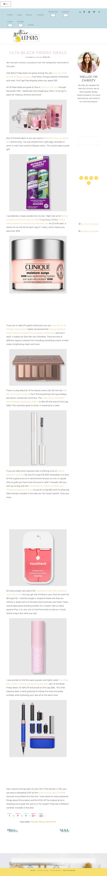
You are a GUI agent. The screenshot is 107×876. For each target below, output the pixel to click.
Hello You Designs (69, 870)
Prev (11, 830)
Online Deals (38, 822)
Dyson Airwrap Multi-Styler (50, 793)
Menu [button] (6, 4)
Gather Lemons (26, 36)
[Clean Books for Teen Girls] (89, 231)
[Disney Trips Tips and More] (89, 224)
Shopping (51, 822)
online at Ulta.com (49, 87)
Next (64, 830)
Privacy (33, 870)
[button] (53, 15)
